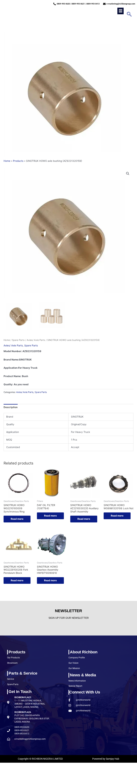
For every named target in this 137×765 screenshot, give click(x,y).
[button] (120, 11)
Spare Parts (18, 340)
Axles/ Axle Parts (36, 340)
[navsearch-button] (128, 14)
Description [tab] (11, 407)
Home (7, 340)
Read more (17, 518)
